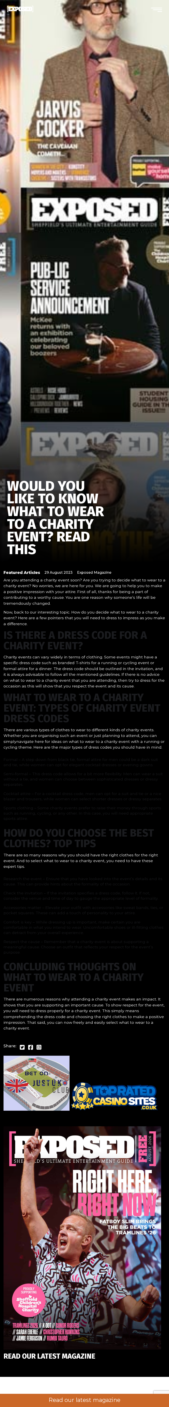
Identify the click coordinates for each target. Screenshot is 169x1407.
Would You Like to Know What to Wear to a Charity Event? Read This (55, 518)
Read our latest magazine (84, 1400)
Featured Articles (22, 572)
